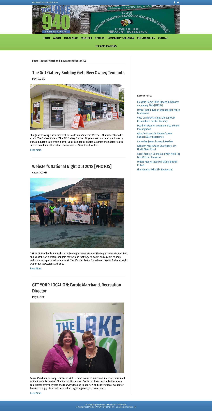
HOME (47, 38)
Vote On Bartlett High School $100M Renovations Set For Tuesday (156, 119)
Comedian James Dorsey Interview (155, 141)
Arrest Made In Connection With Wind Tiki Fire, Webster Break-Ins (158, 155)
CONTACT (163, 38)
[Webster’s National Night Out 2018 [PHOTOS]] (77, 213)
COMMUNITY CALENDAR (120, 38)
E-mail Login (120, 407)
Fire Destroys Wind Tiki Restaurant (155, 169)
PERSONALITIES (146, 38)
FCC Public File (131, 407)
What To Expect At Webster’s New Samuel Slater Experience (154, 135)
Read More (35, 150)
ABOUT (57, 38)
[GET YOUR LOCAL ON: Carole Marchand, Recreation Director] (77, 337)
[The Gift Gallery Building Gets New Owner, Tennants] (77, 106)
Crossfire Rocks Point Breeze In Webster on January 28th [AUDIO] (158, 103)
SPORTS (100, 38)
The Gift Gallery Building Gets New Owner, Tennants (78, 72)
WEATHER (86, 38)
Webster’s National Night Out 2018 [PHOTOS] (71, 166)
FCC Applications (106, 46)
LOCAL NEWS (71, 38)
